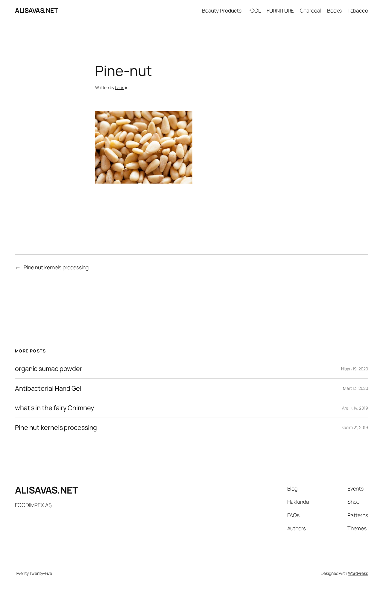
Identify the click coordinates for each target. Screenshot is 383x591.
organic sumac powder (48, 368)
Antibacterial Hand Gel (48, 388)
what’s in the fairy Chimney (54, 407)
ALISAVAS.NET (36, 10)
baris (119, 87)
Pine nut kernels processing (56, 267)
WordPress (358, 573)
